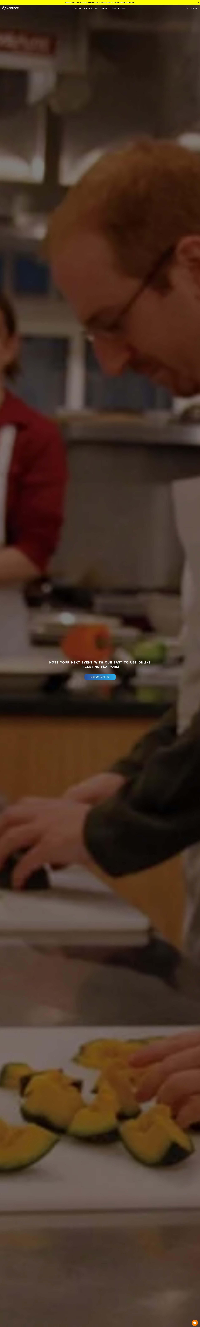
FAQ (96, 8)
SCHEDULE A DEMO (118, 8)
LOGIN (185, 8)
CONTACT (104, 8)
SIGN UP (194, 8)
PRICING (78, 8)
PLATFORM (88, 8)
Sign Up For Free (100, 676)
